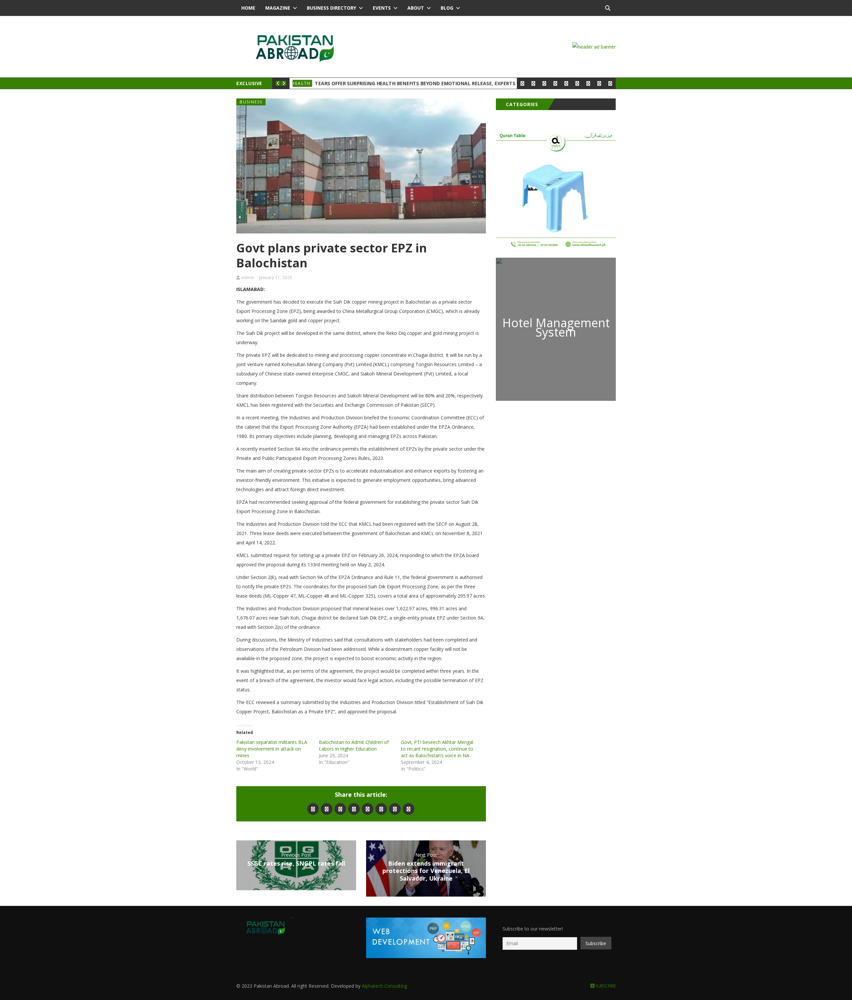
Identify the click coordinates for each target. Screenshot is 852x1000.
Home (248, 8)
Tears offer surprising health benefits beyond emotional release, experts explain (426, 83)
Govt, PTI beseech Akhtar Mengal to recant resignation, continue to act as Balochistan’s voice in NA (437, 749)
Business (251, 102)
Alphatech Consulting (384, 986)
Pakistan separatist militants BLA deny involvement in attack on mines (271, 749)
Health (304, 83)
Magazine (277, 8)
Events (382, 8)
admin (247, 277)
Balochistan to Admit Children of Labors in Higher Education (354, 745)
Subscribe (605, 986)
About (415, 8)
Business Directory (331, 8)
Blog (447, 8)
